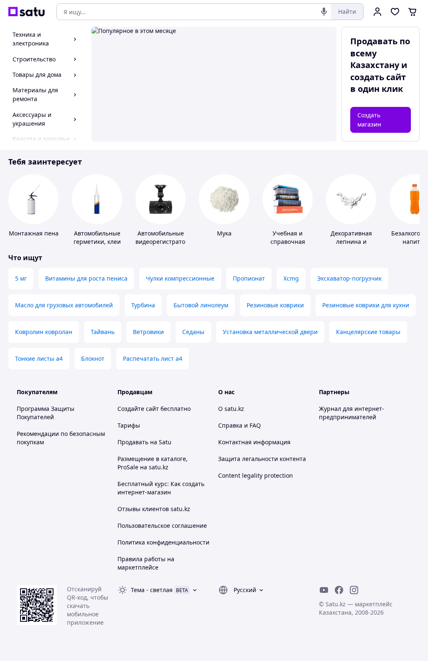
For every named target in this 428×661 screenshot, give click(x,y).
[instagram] (354, 590)
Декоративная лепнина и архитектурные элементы (351, 245)
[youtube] (324, 590)
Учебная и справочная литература (287, 241)
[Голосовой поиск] (324, 12)
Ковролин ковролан (43, 332)
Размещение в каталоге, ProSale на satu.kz (152, 463)
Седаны (193, 332)
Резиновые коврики (275, 305)
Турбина (143, 305)
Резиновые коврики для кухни (365, 305)
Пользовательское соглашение (162, 525)
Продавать (132, 442)
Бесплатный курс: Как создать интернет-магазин (160, 488)
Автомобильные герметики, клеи (97, 237)
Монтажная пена (34, 233)
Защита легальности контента (262, 459)
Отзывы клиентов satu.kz (153, 509)
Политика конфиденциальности (163, 542)
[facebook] (339, 590)
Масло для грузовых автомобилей (64, 305)
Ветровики (148, 332)
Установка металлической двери (270, 332)
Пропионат (249, 278)
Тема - (152, 590)
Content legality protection (255, 475)
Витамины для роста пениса (86, 278)
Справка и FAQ (239, 425)
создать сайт (378, 77)
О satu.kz (231, 409)
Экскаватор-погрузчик (349, 278)
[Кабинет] (377, 12)
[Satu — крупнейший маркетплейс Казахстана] (26, 12)
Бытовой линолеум (200, 305)
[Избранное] (395, 12)
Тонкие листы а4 (39, 358)
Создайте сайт (138, 409)
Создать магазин (369, 119)
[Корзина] (412, 12)
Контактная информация (254, 442)
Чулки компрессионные (180, 278)
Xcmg (291, 278)
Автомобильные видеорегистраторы (164, 237)
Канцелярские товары (368, 332)
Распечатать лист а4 (152, 358)
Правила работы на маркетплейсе (145, 563)
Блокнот (92, 358)
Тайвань (103, 332)
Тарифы (128, 425)
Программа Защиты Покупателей (45, 413)
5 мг (21, 278)
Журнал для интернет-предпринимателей (351, 413)
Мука (224, 233)
